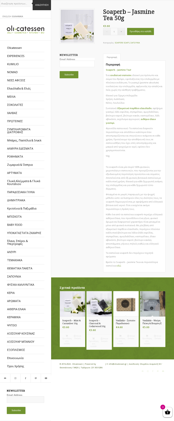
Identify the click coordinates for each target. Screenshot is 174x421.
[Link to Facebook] (25, 378)
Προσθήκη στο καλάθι (140, 31)
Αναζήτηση (41, 5)
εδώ (119, 265)
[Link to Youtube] (46, 378)
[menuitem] (25, 48)
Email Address (14, 395)
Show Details (77, 337)
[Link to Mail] (5, 378)
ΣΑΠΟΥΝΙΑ (135, 42)
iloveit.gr (101, 364)
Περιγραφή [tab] (112, 57)
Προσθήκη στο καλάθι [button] (67, 341)
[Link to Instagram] (15, 378)
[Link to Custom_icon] (36, 378)
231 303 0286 (96, 367)
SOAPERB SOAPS (122, 42)
